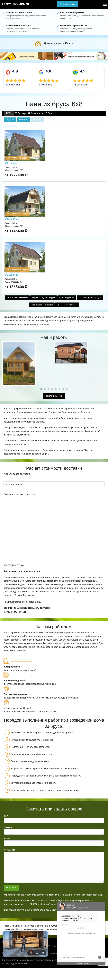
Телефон (8, 827)
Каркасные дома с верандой (89, 298)
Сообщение (9, 850)
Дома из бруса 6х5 (66, 298)
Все (49, 113)
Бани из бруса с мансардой (42, 305)
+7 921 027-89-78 (15, 4)
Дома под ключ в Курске (58, 43)
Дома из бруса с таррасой (17, 298)
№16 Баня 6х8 (11, 219)
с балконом (23, 120)
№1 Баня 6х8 (11, 163)
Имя (6, 816)
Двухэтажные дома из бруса (43, 298)
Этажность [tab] (37, 113)
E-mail (7, 838)
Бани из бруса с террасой (67, 305)
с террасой (9, 120)
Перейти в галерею (54, 396)
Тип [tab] (10, 113)
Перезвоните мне (67, 4)
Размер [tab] (21, 113)
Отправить (11, 887)
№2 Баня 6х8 (11, 274)
